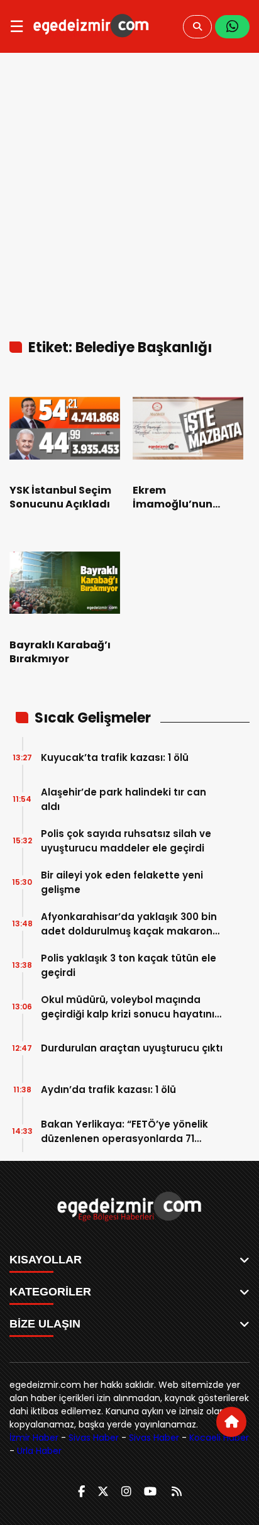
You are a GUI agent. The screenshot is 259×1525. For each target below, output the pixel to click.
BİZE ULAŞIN (44, 1323)
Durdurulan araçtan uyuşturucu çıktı (132, 1048)
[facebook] (81, 1491)
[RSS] (177, 1491)
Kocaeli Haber (219, 1437)
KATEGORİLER (50, 1291)
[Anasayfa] (231, 1422)
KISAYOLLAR (45, 1259)
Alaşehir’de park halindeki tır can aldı (123, 799)
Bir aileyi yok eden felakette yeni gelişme (122, 882)
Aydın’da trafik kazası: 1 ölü (108, 1089)
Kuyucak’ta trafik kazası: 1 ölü (115, 757)
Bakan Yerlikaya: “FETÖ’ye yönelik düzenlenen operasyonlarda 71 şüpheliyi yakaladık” (124, 1131)
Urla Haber (39, 1451)
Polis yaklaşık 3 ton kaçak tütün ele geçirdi (128, 965)
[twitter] (103, 1491)
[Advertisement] (129, 188)
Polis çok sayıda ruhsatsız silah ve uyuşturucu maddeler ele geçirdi (126, 841)
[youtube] (150, 1491)
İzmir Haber (33, 1437)
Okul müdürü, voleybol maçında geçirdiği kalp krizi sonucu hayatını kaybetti (127, 1007)
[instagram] (126, 1491)
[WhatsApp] (232, 26)
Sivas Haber (94, 1437)
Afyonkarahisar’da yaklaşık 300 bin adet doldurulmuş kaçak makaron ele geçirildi (129, 924)
